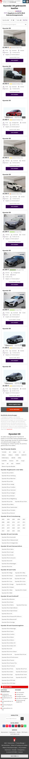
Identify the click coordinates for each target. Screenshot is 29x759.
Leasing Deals (19, 694)
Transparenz (21, 750)
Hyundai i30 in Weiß (7, 593)
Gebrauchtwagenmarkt (8, 1)
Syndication (12, 732)
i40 (7, 463)
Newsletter (14, 715)
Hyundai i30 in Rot (21, 584)
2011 (18, 522)
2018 (3, 528)
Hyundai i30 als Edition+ (8, 640)
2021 (18, 528)
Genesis (11, 460)
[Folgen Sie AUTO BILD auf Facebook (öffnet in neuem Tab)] (4, 726)
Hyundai (5, 2)
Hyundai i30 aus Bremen (8, 495)
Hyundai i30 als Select (7, 671)
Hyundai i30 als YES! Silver (8, 683)
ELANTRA (4, 460)
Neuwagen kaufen (21, 696)
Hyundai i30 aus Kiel (7, 501)
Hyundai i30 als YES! (21, 677)
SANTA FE (23, 455)
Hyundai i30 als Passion (8, 660)
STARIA (17, 455)
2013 (3, 525)
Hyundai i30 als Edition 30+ (9, 646)
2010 (13, 522)
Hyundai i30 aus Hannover (9, 490)
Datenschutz (11, 743)
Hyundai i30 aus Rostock (8, 513)
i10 (19, 452)
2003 (3, 519)
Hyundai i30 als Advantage (9, 628)
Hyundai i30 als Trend (21, 674)
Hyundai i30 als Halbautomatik (10, 540)
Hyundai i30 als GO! (7, 648)
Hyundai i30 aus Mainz (8, 504)
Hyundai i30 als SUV (7, 560)
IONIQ (19, 458)
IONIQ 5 (4, 455)
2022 (24, 528)
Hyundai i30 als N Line (20, 654)
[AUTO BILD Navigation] (27, 1)
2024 (8, 531)
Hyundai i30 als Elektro (8, 605)
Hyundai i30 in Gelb (7, 578)
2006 (18, 519)
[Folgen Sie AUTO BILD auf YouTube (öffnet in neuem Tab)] (7, 726)
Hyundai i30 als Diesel (7, 602)
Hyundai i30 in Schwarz (8, 587)
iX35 (17, 460)
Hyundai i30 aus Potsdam (8, 510)
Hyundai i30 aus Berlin (8, 472)
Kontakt (14, 750)
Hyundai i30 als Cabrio (8, 549)
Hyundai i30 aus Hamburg (9, 475)
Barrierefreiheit (6, 745)
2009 (8, 522)
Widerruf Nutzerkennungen (10, 747)
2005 (13, 519)
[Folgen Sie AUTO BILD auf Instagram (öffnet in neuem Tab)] (10, 726)
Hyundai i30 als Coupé (8, 552)
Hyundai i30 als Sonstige (8, 622)
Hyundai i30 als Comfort (8, 634)
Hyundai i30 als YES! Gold (8, 680)
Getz (3, 463)
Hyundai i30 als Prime (7, 669)
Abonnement (4, 732)
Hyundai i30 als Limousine (9, 558)
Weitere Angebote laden (14, 404)
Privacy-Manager (20, 743)
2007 (24, 519)
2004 (8, 519)
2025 (13, 531)
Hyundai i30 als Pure (21, 669)
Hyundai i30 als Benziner (8, 599)
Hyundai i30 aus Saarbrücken (9, 507)
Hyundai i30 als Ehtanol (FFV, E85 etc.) (12, 616)
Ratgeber (18, 690)
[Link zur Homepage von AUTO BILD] (1, 1)
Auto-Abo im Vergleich (22, 698)
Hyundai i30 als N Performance (10, 657)
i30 (8, 2)
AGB (5, 743)
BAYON (13, 458)
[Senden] (22, 718)
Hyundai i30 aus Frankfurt (8, 487)
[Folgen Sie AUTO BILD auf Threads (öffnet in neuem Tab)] (19, 726)
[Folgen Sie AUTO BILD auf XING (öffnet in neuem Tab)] (13, 726)
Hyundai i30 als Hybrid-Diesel (9, 610)
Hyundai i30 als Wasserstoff (9, 619)
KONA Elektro (5, 458)
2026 (18, 531)
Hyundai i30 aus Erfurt (21, 501)
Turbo (18, 20)
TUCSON (4, 452)
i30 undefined (13, 2)
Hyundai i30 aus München (8, 478)
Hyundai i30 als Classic (8, 631)
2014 (8, 525)
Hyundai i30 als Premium (8, 666)
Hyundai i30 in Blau (20, 572)
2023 (3, 531)
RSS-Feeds (24, 732)
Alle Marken (17, 1)
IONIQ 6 (10, 455)
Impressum (8, 750)
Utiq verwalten (22, 747)
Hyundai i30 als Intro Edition (9, 651)
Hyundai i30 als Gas (21, 605)
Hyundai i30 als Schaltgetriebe (10, 543)
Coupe (22, 460)
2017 (24, 525)
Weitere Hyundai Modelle (8, 466)
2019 (8, 528)
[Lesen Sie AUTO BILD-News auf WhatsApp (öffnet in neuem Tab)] (25, 726)
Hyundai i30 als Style (7, 674)
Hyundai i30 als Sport (21, 671)
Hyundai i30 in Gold (20, 578)
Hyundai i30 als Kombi (8, 555)
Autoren (20, 752)
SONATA (18, 463)
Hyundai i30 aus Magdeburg (9, 498)
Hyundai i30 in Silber (7, 590)
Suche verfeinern (14, 409)
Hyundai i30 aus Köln (7, 481)
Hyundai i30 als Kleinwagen (9, 563)
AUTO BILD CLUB (14, 734)
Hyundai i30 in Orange (8, 584)
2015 (13, 525)
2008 (3, 522)
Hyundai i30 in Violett (21, 590)
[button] (14, 24)
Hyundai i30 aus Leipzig (8, 484)
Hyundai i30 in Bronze (21, 575)
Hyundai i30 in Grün (20, 581)
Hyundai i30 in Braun (7, 575)
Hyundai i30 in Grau (7, 581)
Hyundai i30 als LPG (7, 613)
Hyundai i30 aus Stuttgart (8, 493)
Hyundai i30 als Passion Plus (9, 663)
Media (18, 732)
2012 (24, 522)
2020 (13, 528)
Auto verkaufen (20, 692)
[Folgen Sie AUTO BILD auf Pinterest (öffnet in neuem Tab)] (16, 726)
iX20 (12, 463)
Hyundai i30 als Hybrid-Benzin (10, 608)
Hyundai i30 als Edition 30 (8, 643)
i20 (24, 452)
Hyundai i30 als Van (7, 566)
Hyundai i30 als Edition (8, 637)
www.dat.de (9, 429)
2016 (18, 525)
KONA (14, 452)
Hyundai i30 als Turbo (7, 677)
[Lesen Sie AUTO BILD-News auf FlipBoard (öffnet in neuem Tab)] (22, 726)
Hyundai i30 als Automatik (9, 537)
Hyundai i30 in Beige (7, 572)
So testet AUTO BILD (11, 752)
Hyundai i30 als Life (7, 654)
